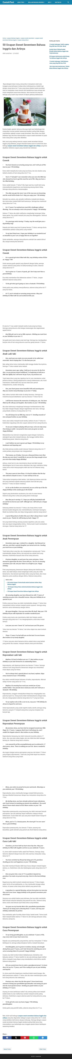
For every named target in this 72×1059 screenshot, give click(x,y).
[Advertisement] (36, 22)
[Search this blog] (68, 2)
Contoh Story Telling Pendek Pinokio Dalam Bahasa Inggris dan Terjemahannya (58, 51)
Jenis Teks (20, 2)
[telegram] (42, 1037)
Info (49, 2)
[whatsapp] (33, 1037)
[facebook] (7, 1037)
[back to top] (68, 1055)
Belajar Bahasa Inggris (36, 2)
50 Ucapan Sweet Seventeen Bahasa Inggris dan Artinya (23, 591)
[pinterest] (24, 1037)
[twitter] (16, 1037)
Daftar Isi (58, 2)
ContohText (8, 2)
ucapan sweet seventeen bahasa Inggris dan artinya (24, 146)
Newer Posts (7, 1049)
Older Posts (43, 1049)
